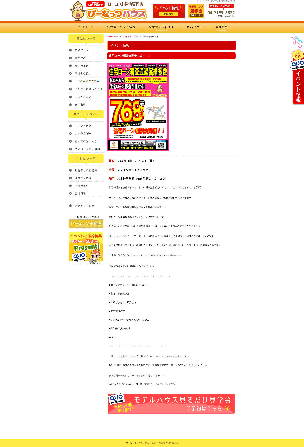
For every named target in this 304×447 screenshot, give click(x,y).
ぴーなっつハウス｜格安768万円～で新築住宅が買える (152, 443)
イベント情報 (126, 36)
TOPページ (113, 36)
